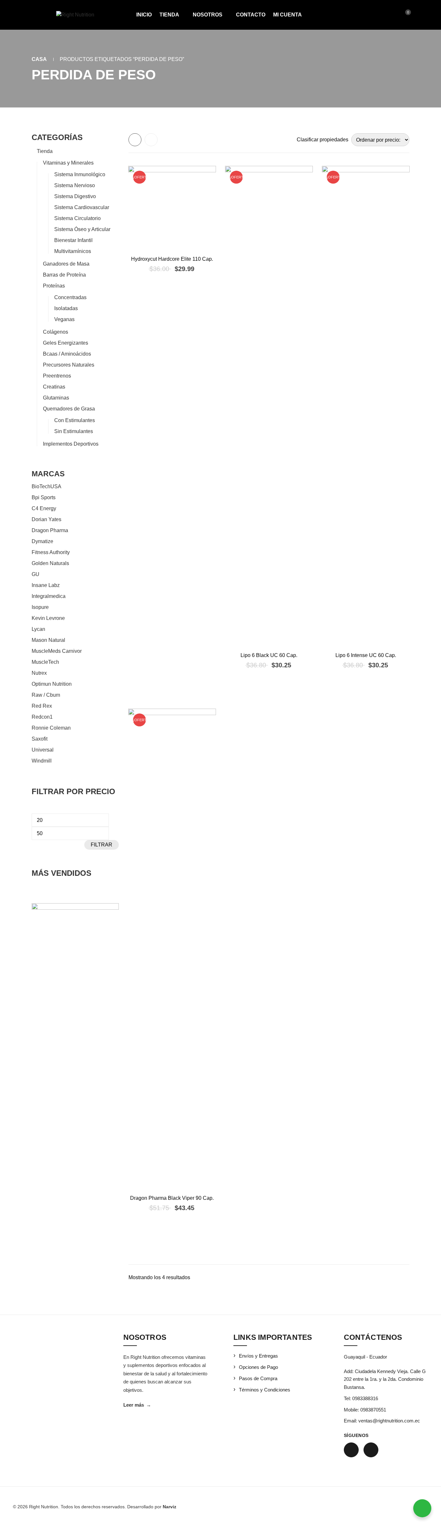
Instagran (371, 1449)
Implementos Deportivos (70, 444)
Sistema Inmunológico (79, 174)
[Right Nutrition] (75, 15)
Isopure (40, 607)
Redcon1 (42, 717)
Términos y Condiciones (264, 1389)
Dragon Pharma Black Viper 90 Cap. (172, 1198)
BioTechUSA (46, 486)
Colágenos (55, 332)
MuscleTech (45, 662)
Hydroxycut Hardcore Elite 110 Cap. (172, 259)
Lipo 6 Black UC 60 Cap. (269, 655)
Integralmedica (49, 596)
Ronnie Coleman (51, 728)
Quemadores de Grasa (69, 408)
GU (35, 574)
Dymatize (42, 541)
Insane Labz (46, 585)
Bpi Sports (44, 497)
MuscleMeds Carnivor (57, 651)
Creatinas (54, 386)
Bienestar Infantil (73, 240)
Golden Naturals (50, 563)
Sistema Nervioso (74, 185)
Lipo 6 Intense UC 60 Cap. (365, 655)
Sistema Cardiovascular (81, 207)
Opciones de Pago (258, 1367)
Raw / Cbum (46, 695)
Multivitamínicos (72, 251)
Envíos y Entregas (258, 1356)
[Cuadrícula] (134, 139)
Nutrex (39, 673)
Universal (43, 750)
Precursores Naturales (68, 365)
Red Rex (42, 706)
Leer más (137, 1405)
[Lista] (151, 139)
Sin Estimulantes (73, 431)
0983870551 (373, 1409)
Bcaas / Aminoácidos (67, 354)
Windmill (42, 761)
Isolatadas (66, 308)
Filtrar (101, 844)
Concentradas (70, 297)
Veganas (64, 319)
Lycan (38, 629)
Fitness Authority (51, 552)
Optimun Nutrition (52, 684)
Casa (39, 59)
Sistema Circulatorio (77, 218)
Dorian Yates (46, 519)
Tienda (45, 151)
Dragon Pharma (50, 530)
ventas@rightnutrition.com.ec (389, 1420)
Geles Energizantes (65, 343)
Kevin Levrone (48, 618)
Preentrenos (57, 376)
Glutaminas (56, 397)
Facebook (351, 1449)
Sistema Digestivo (75, 196)
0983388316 (365, 1398)
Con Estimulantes (74, 420)
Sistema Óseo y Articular (82, 229)
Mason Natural (48, 640)
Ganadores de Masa (66, 264)
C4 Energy (44, 508)
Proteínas (54, 285)
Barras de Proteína (64, 275)
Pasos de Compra (258, 1378)
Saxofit (39, 739)
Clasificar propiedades (322, 139)
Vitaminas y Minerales (68, 163)
